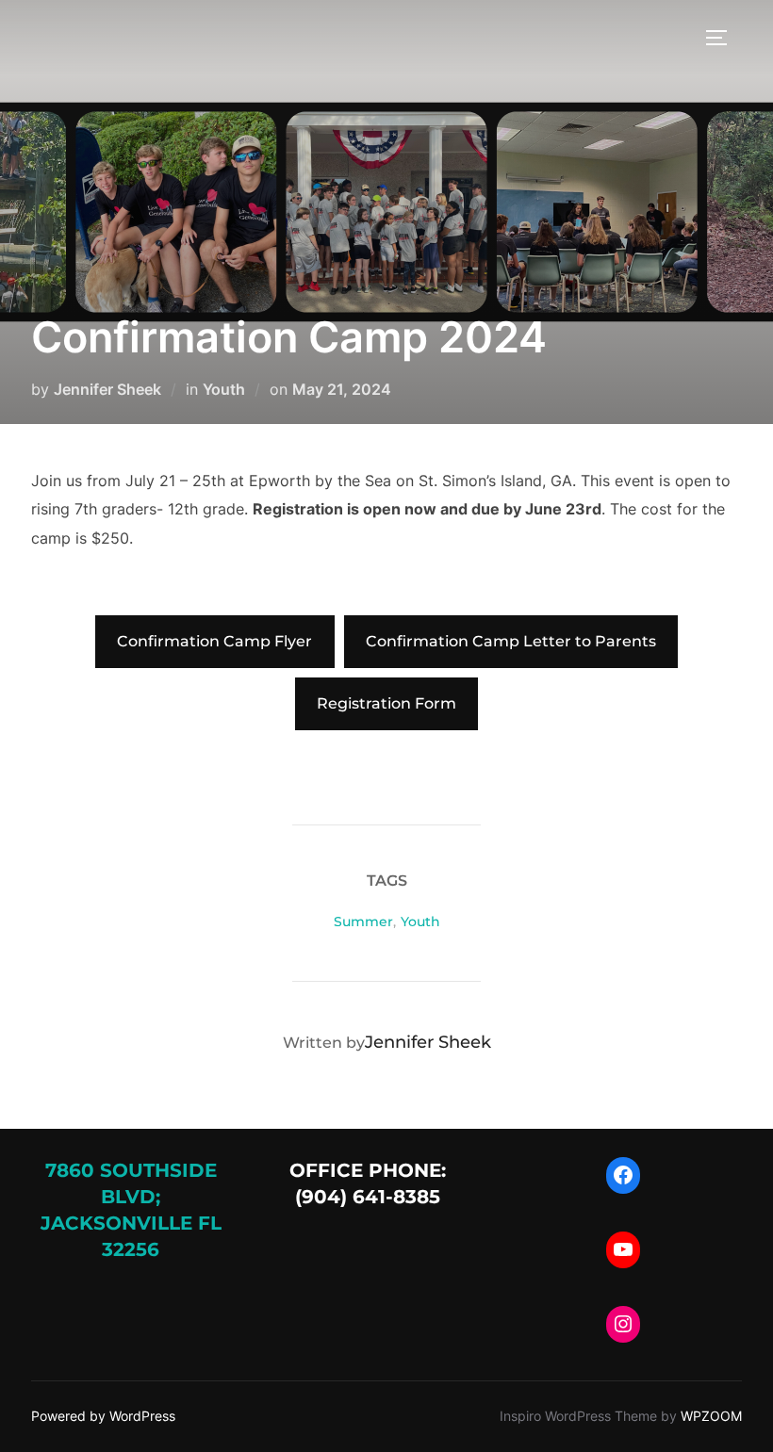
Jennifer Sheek (107, 389)
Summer (363, 921)
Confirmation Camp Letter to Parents (511, 641)
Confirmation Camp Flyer (214, 641)
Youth (224, 389)
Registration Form (386, 703)
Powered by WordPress (103, 1416)
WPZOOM (711, 1416)
